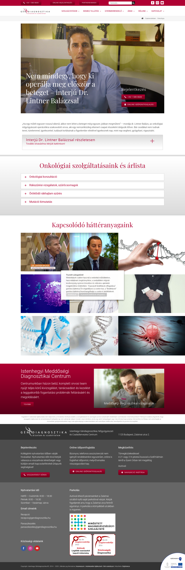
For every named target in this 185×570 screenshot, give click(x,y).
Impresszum (80, 566)
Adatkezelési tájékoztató (94, 566)
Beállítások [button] (72, 295)
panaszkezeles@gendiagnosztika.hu (39, 527)
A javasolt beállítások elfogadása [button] (93, 295)
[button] (92, 177)
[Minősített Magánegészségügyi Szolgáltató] (93, 514)
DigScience (126, 566)
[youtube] (162, 3)
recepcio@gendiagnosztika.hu (35, 518)
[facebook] (152, 3)
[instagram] (157, 3)
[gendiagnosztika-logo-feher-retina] (44, 427)
